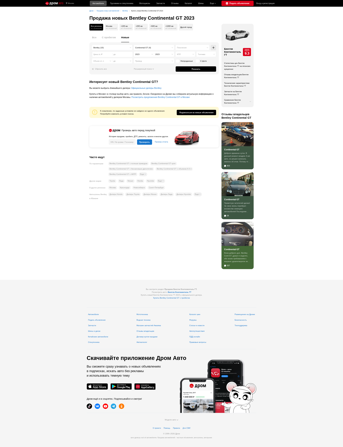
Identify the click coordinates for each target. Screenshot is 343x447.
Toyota (112, 181)
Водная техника (143, 320)
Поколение (182, 48)
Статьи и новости (196, 325)
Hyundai (150, 181)
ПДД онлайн (194, 337)
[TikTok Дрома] (89, 406)
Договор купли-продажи (147, 337)
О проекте (157, 428)
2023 (137, 54)
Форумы (193, 320)
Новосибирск (139, 187)
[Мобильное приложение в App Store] (97, 386)
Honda (140, 181)
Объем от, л (98, 61)
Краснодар (124, 187)
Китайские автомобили (98, 337)
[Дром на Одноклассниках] (121, 406)
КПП (179, 54)
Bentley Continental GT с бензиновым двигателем (131, 169)
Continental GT (231, 149)
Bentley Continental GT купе (163, 163)
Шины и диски (94, 331)
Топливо (201, 54)
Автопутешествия (197, 331)
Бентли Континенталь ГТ (232, 52)
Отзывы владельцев (145, 331)
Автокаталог (142, 342)
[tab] (94, 39)
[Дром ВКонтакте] (97, 406)
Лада (121, 181)
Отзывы (175, 3)
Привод (138, 61)
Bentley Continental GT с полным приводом (128, 163)
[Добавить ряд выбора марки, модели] (213, 47)
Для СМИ (186, 428)
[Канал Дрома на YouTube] (105, 406)
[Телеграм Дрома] (113, 406)
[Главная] (54, 3)
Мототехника (142, 314)
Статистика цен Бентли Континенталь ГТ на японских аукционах (237, 66)
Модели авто (170, 420)
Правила (176, 428)
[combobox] (112, 47)
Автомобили (98, 3)
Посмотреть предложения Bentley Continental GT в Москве (160, 97)
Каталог (188, 3)
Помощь (167, 428)
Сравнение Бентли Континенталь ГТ (232, 101)
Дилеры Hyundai (183, 194)
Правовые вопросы (197, 342)
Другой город (186, 27)
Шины (201, 3)
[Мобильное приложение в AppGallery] (145, 386)
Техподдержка (241, 325)
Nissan (130, 181)
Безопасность (241, 320)
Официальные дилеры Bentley (146, 88)
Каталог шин (194, 314)
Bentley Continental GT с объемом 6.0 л (174, 169)
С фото (203, 61)
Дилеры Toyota (132, 194)
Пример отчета (161, 142)
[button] (143, 174)
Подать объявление (97, 320)
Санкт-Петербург (156, 187)
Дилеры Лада (166, 194)
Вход (265, 3)
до (114, 61)
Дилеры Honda (115, 194)
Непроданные (186, 61)
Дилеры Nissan (150, 194)
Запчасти (160, 3)
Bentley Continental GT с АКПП (122, 174)
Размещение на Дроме (245, 314)
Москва (71, 3)
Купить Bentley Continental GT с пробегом (171, 298)
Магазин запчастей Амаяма (149, 325)
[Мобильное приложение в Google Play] (121, 386)
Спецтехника (93, 342)
